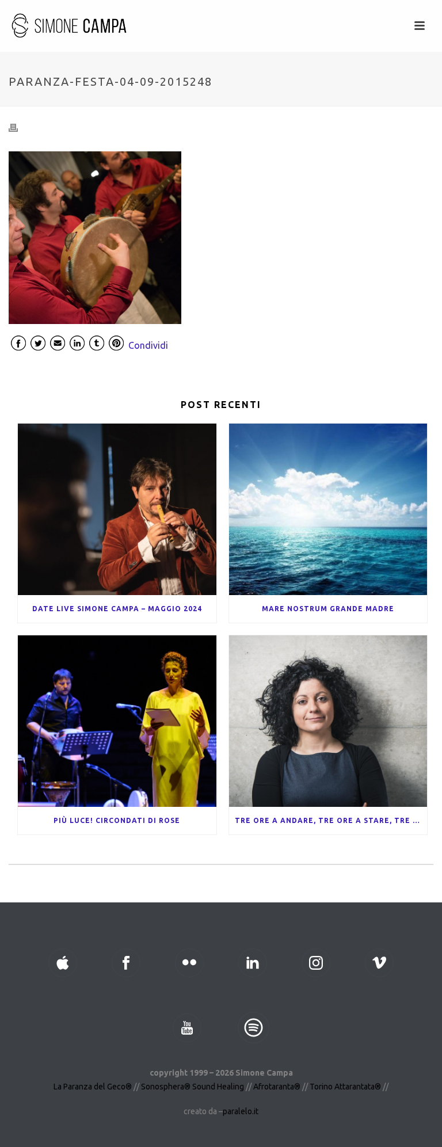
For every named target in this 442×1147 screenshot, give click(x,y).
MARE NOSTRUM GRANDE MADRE (328, 608)
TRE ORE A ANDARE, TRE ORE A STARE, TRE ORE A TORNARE (331, 820)
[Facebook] (18, 345)
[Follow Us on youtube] (187, 1027)
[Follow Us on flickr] (189, 962)
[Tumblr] (96, 345)
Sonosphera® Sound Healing (192, 1086)
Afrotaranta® (277, 1086)
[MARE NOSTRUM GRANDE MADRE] (328, 509)
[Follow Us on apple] (62, 962)
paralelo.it (240, 1111)
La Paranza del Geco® (94, 1086)
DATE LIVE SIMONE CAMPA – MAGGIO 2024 (117, 608)
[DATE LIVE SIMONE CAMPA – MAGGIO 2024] (117, 509)
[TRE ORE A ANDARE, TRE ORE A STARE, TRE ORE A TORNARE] (328, 721)
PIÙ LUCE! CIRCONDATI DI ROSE (117, 820)
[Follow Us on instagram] (316, 962)
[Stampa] (19, 127)
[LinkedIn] (77, 345)
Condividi (148, 345)
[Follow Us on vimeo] (379, 962)
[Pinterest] (116, 345)
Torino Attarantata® (345, 1086)
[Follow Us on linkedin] (252, 962)
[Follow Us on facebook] (126, 962)
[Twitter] (38, 345)
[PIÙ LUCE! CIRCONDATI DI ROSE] (117, 721)
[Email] (57, 345)
